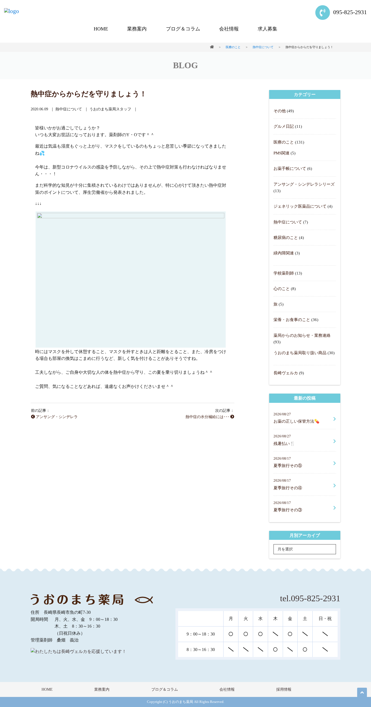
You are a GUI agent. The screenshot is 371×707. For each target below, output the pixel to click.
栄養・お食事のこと (291, 319)
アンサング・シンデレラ (56, 417)
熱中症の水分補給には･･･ (208, 417)
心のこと (281, 288)
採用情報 (283, 689)
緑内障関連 (283, 253)
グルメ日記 (283, 126)
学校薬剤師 (283, 273)
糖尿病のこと (285, 237)
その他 (279, 110)
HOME (101, 29)
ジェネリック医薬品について (299, 206)
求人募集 (267, 29)
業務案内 (137, 29)
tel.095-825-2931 (310, 598)
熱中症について (287, 222)
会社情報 (229, 29)
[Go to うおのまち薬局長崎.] (212, 47)
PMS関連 (281, 153)
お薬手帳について (289, 168)
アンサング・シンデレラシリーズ (304, 184)
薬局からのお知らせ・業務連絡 (302, 335)
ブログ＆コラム (183, 29)
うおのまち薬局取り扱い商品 (299, 352)
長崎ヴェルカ (285, 372)
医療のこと (283, 142)
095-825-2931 (349, 12)
